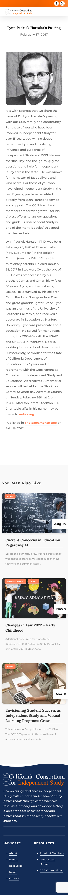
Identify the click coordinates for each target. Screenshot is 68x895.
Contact (14, 878)
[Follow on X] (62, 3)
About (13, 853)
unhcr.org (26, 414)
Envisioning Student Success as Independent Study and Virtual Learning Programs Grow (33, 715)
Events (13, 859)
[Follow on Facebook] (56, 3)
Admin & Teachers (52, 853)
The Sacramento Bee (41, 422)
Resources (16, 865)
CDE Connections (51, 870)
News (10, 496)
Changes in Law (15, 581)
